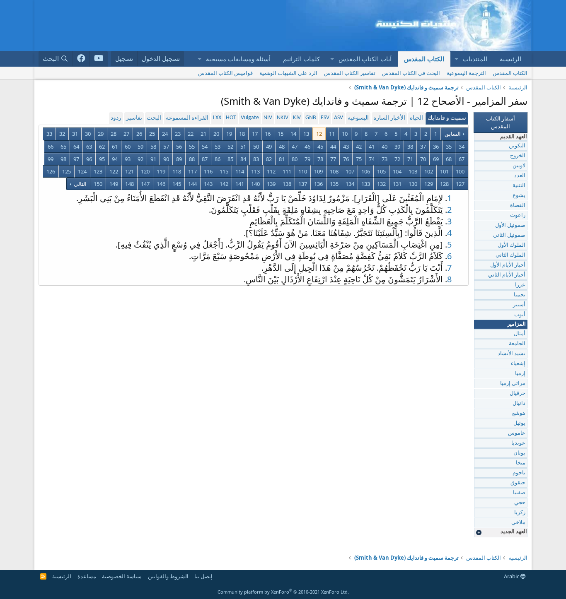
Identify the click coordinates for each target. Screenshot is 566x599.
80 (295, 159)
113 (255, 171)
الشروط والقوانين (168, 576)
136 (318, 184)
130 (413, 184)
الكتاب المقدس (424, 59)
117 (192, 171)
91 (153, 159)
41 (372, 146)
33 (49, 133)
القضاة (517, 205)
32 (62, 133)
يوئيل (519, 423)
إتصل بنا (203, 576)
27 (126, 133)
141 (239, 184)
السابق (453, 133)
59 (140, 146)
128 (444, 184)
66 (50, 146)
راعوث (517, 215)
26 (139, 133)
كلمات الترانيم (301, 59)
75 (359, 159)
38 (410, 146)
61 (115, 146)
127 (460, 184)
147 (145, 184)
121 (129, 171)
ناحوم (519, 473)
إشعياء (518, 363)
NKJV (282, 118)
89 (179, 159)
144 (192, 184)
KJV (297, 118)
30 (88, 133)
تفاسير (134, 118)
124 (82, 171)
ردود (116, 118)
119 (161, 171)
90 (166, 159)
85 (230, 159)
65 (63, 146)
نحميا (519, 295)
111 (287, 171)
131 (397, 184)
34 (461, 146)
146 (161, 184)
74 (372, 159)
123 (98, 171)
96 (89, 159)
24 (165, 133)
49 (269, 146)
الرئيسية (510, 59)
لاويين (519, 165)
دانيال (519, 403)
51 (243, 146)
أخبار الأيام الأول (507, 265)
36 (436, 146)
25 (152, 133)
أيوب (519, 315)
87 (205, 159)
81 (282, 159)
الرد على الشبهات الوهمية (288, 73)
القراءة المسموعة (187, 118)
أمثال (519, 334)
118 (176, 171)
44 (333, 146)
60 (128, 146)
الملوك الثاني (510, 255)
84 (243, 159)
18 (242, 133)
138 (287, 184)
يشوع (519, 195)
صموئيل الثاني (509, 235)
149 (113, 184)
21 (203, 133)
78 (320, 159)
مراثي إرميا (512, 383)
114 (239, 171)
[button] (456, 59)
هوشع (518, 413)
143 (208, 184)
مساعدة (86, 576)
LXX (217, 118)
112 (271, 171)
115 (224, 171)
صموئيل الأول (510, 225)
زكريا (519, 512)
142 (224, 184)
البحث (154, 118)
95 (102, 159)
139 (271, 184)
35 (449, 146)
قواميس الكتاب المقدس (225, 73)
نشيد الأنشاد (511, 353)
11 (332, 133)
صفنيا (519, 493)
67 (461, 159)
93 (128, 159)
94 (115, 159)
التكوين (517, 146)
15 (280, 133)
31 (75, 133)
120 (145, 171)
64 (76, 146)
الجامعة (517, 343)
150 (98, 184)
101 (444, 171)
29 (101, 133)
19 (229, 133)
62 (102, 146)
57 (166, 146)
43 (346, 146)
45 (320, 146)
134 (350, 184)
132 (381, 184)
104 (397, 171)
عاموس (516, 433)
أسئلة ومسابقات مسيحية (238, 59)
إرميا (520, 373)
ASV (338, 118)
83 (256, 159)
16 (268, 133)
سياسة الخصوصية (122, 576)
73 (384, 159)
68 (449, 159)
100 (460, 171)
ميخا (520, 463)
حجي (519, 502)
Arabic (512, 576)
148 (129, 184)
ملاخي (518, 522)
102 (428, 171)
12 (319, 133)
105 (381, 171)
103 (413, 171)
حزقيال (517, 393)
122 (113, 171)
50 (256, 146)
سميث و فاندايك (447, 118)
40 (384, 146)
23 (178, 133)
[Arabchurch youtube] (99, 59)
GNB (310, 118)
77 (333, 159)
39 (397, 146)
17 (255, 133)
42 (359, 146)
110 (302, 171)
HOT (231, 118)
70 (423, 159)
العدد (519, 175)
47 (295, 146)
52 (230, 146)
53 (217, 146)
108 (334, 171)
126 (50, 171)
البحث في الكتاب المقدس (411, 73)
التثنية (519, 185)
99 (50, 159)
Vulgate (250, 118)
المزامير (516, 324)
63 (89, 146)
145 (176, 184)
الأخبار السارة (389, 118)
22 (191, 133)
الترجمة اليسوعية (466, 73)
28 (113, 133)
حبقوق (517, 483)
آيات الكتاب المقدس (365, 59)
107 (350, 171)
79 (307, 159)
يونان (519, 453)
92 (140, 159)
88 (192, 159)
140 (255, 184)
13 (306, 133)
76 (346, 159)
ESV (325, 118)
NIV (268, 118)
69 (436, 159)
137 (302, 184)
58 (153, 146)
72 (397, 159)
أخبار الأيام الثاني (506, 275)
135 (334, 184)
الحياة (416, 118)
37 (423, 146)
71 (410, 159)
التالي (80, 184)
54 (205, 146)
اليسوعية (358, 118)
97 (76, 159)
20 (216, 133)
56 (179, 146)
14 (293, 133)
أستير (519, 305)
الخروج (517, 156)
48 (282, 146)
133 (365, 184)
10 (345, 133)
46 (307, 146)
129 (428, 184)
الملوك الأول (511, 245)
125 (66, 171)
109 (318, 171)
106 (365, 171)
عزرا (520, 285)
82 (269, 159)
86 (217, 159)
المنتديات (475, 59)
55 (192, 146)
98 (63, 159)
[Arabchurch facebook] (81, 59)
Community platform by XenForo (283, 592)
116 (208, 171)
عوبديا (518, 443)
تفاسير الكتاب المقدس (349, 73)
